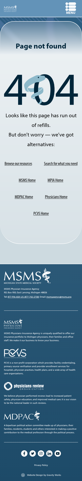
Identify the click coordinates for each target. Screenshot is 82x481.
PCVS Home (41, 213)
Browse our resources (18, 163)
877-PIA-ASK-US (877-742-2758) (23, 296)
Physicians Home (56, 196)
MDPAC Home (24, 196)
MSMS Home (27, 180)
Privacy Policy (41, 465)
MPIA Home (55, 180)
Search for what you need (61, 163)
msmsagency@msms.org (58, 296)
